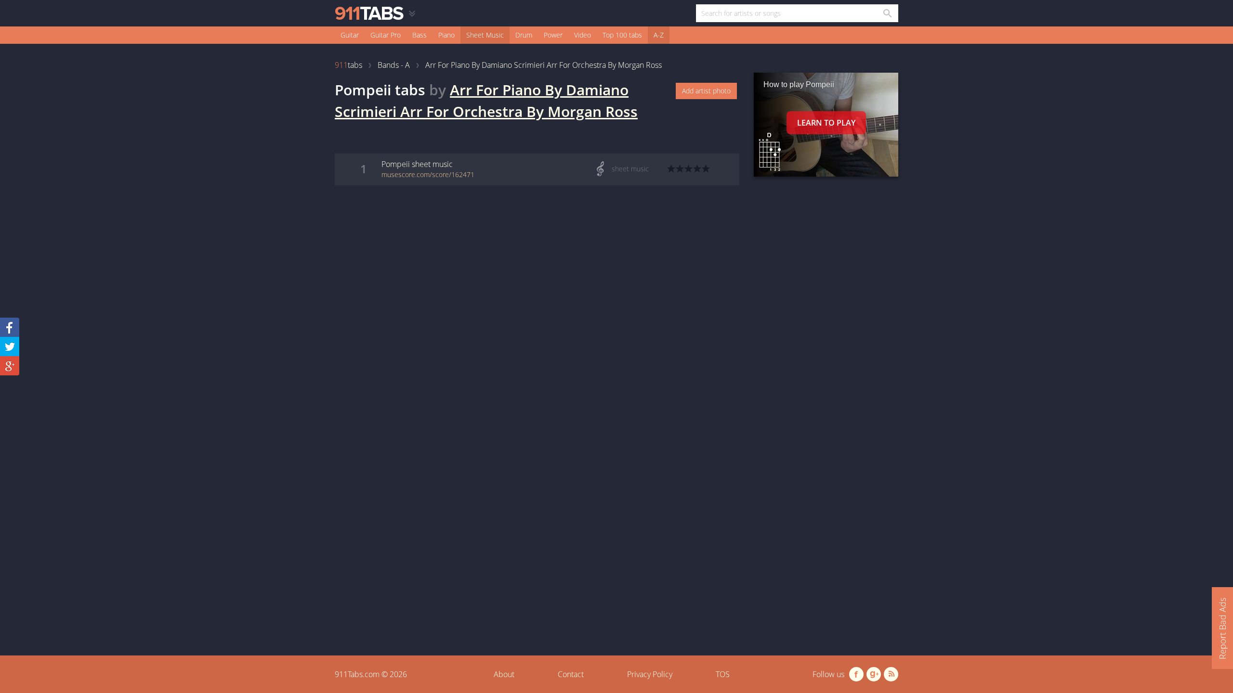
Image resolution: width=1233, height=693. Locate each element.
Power (553, 34)
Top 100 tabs (622, 34)
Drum (523, 34)
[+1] (9, 365)
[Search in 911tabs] (887, 13)
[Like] (9, 327)
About (504, 674)
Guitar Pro (385, 34)
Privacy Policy (649, 674)
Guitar (350, 34)
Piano (446, 34)
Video (582, 34)
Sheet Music (485, 34)
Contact (571, 674)
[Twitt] (9, 346)
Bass (419, 34)
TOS (723, 674)
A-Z (659, 34)
